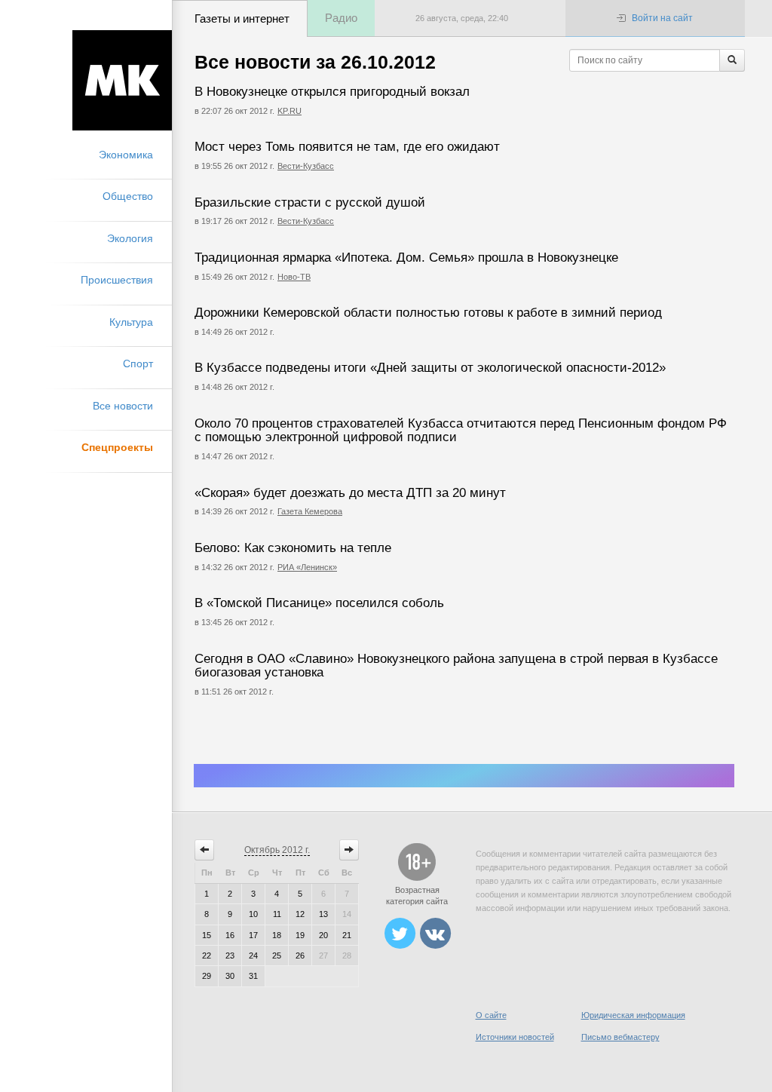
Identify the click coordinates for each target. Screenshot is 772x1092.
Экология (130, 238)
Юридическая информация (633, 1015)
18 (276, 935)
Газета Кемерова (309, 511)
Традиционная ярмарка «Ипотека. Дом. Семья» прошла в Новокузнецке (406, 257)
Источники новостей (515, 1036)
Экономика (126, 155)
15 (206, 935)
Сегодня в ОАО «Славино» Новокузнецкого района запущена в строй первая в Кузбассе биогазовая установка (456, 666)
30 (229, 975)
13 (323, 914)
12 (300, 914)
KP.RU (289, 110)
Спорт (138, 363)
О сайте (491, 1015)
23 (229, 955)
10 (253, 914)
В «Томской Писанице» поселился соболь (319, 603)
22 (206, 955)
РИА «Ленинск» (307, 567)
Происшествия (117, 280)
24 (253, 955)
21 (346, 935)
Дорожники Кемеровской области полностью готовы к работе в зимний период (428, 312)
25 (276, 955)
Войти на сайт (662, 18)
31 (253, 975)
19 (300, 935)
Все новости (123, 406)
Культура (131, 322)
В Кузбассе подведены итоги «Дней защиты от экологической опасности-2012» (430, 367)
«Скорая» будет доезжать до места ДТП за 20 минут (350, 493)
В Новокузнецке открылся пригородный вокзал (332, 91)
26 (300, 955)
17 (253, 935)
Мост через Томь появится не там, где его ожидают (347, 147)
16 (229, 935)
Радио (341, 17)
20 (323, 935)
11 (277, 914)
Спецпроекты (117, 447)
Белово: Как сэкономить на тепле (293, 548)
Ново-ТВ (294, 276)
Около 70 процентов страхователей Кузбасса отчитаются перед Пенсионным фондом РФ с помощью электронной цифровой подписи (461, 430)
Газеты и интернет (242, 18)
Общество (128, 196)
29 (206, 975)
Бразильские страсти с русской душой (310, 202)
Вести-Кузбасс (305, 165)
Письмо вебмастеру (620, 1036)
